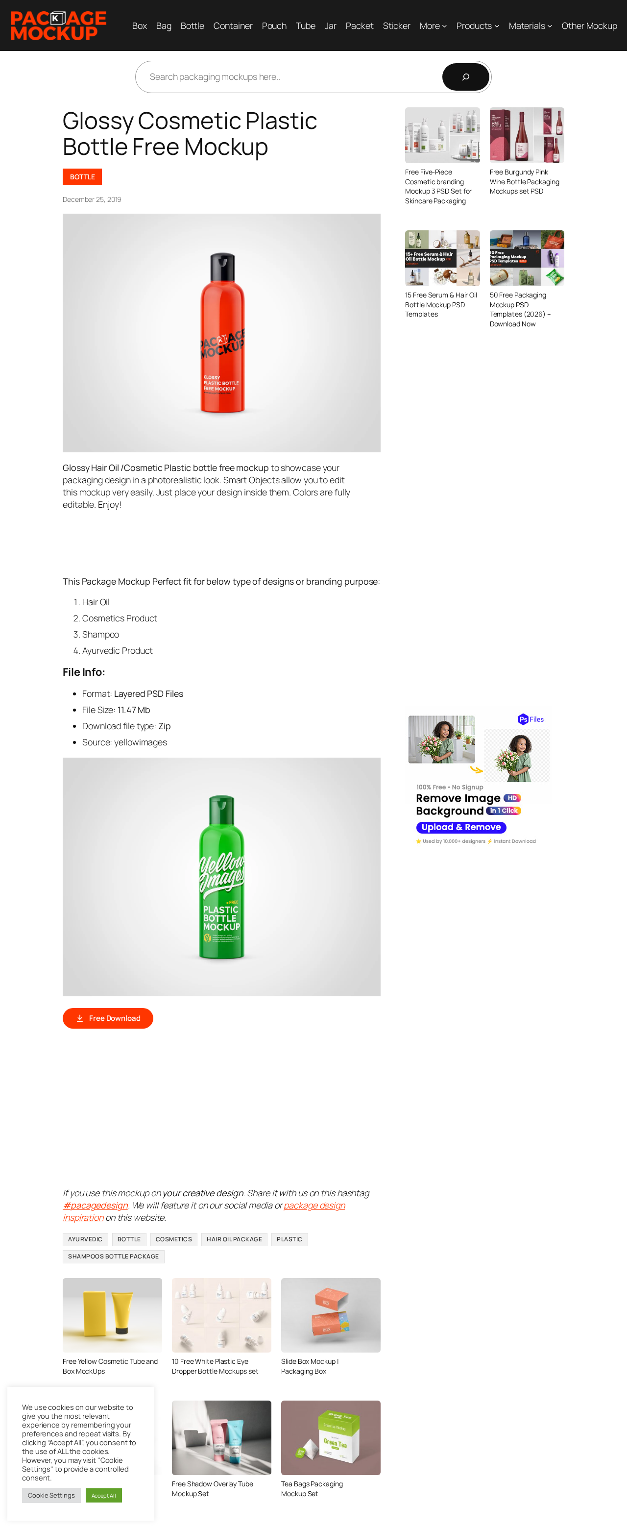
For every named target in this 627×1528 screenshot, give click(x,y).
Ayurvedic (85, 1239)
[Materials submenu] (550, 25)
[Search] (465, 77)
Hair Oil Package (234, 1239)
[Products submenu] (497, 25)
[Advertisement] (241, 542)
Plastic (290, 1239)
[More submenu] (444, 25)
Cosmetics (174, 1239)
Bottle (82, 176)
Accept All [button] (104, 1495)
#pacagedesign (95, 1205)
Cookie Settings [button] (51, 1495)
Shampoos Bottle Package (113, 1256)
